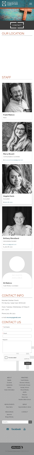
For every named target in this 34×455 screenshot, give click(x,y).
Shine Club (25, 397)
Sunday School (24, 387)
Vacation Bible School (24, 399)
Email (5, 333)
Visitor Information (9, 390)
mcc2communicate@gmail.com (14, 160)
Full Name (6, 327)
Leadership (9, 385)
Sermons (9, 414)
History (9, 387)
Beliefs (9, 380)
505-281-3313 (8, 202)
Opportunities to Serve (24, 407)
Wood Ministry (24, 390)
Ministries (24, 377)
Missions (24, 394)
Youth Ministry (25, 380)
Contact (25, 412)
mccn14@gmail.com (10, 244)
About (9, 377)
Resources (9, 412)
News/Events (9, 404)
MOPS (24, 392)
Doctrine (9, 382)
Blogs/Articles (9, 417)
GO (30, 422)
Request (5, 339)
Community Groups (24, 385)
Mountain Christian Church (14, 451)
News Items (9, 407)
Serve (25, 404)
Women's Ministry (25, 382)
